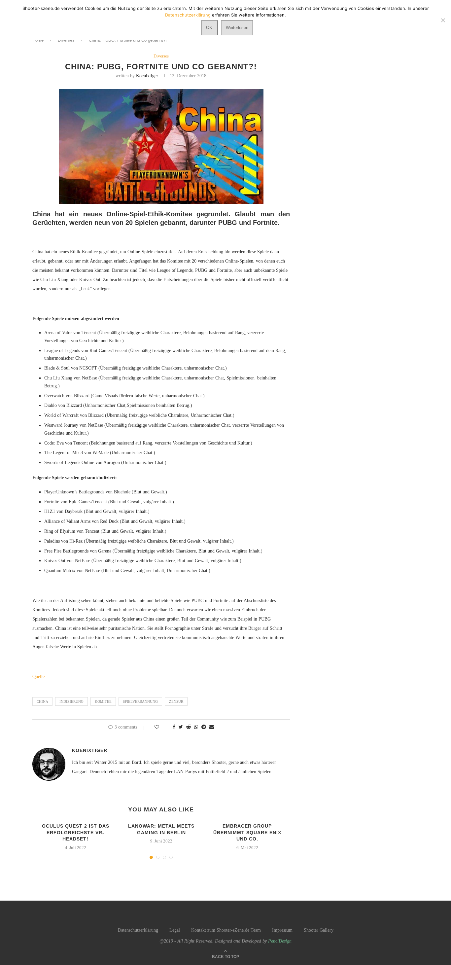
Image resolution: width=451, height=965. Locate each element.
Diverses (161, 56)
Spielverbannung (140, 701)
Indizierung (71, 701)
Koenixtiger (147, 75)
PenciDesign (280, 941)
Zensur (176, 701)
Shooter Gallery (318, 930)
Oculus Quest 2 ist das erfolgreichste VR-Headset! (75, 832)
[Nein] (442, 20)
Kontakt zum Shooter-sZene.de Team (226, 930)
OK (209, 27)
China (42, 701)
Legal (174, 930)
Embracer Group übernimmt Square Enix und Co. (247, 832)
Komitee (103, 701)
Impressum (282, 930)
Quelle (38, 676)
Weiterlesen (237, 27)
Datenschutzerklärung (138, 930)
